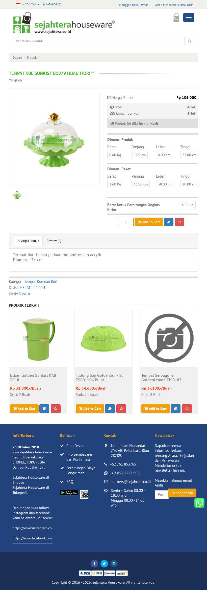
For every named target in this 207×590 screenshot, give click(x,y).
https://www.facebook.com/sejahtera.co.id (44, 538)
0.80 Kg (115, 155)
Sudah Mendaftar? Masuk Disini (174, 5)
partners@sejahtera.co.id (131, 481)
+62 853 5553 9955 (125, 473)
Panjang (138, 146)
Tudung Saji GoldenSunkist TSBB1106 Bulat (99, 377)
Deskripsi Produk (27, 241)
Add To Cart (150, 222)
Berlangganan (182, 493)
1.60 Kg (115, 184)
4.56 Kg (188, 205)
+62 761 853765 (123, 464)
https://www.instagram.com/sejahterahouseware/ (50, 528)
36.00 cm (141, 184)
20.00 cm (189, 184)
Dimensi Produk (120, 139)
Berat (111, 146)
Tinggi (185, 146)
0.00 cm (140, 155)
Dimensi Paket (119, 168)
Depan (17, 57)
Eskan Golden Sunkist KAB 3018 (33, 377)
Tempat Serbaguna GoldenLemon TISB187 (161, 377)
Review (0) (54, 241)
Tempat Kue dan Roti (40, 281)
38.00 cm (165, 184)
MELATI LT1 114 (32, 287)
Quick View (38, 362)
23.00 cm (189, 155)
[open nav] (188, 17)
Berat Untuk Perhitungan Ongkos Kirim (133, 207)
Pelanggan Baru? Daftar (132, 5)
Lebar (160, 146)
